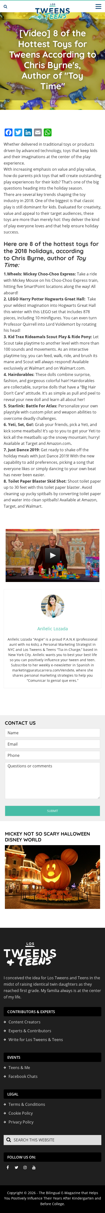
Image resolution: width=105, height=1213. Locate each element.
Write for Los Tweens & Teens (36, 1039)
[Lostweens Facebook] (7, 1167)
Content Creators (25, 1022)
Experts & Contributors (30, 1030)
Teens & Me (19, 1067)
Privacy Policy (21, 1122)
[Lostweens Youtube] (34, 1167)
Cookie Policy (21, 1113)
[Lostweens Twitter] (16, 1167)
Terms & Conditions (27, 1104)
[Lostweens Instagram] (25, 1167)
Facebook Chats (23, 1076)
